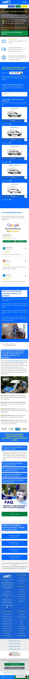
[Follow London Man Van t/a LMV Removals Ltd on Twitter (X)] (4, 605)
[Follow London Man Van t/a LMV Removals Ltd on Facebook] (2, 605)
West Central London (22, 635)
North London (21, 626)
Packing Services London (7, 630)
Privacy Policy (22, 578)
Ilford (22, 623)
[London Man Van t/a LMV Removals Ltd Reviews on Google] (4, 429)
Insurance (22, 582)
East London (21, 614)
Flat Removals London (7, 621)
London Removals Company (14, 640)
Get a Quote (24, 6)
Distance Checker (21, 601)
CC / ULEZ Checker (22, 598)
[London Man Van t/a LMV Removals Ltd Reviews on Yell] (24, 429)
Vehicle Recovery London (14, 649)
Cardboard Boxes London (14, 646)
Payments (22, 591)
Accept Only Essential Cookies (14, 668)
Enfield (21, 619)
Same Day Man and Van (7, 635)
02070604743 (11, 6)
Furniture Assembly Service (10, 343)
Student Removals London (7, 623)
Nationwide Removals (7, 626)
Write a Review (21, 241)
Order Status (21, 589)
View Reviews (8, 241)
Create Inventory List (22, 596)
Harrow (21, 621)
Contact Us (7, 593)
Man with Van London (7, 614)
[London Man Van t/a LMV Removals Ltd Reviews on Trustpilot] (11, 429)
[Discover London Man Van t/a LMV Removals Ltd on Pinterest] (9, 605)
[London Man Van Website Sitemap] (7, 607)
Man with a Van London (14, 643)
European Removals (7, 628)
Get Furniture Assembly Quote (11, 33)
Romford (21, 630)
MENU (25, 2)
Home (3, 343)
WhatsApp (18, 6)
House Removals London (7, 616)
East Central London (22, 616)
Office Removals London (7, 619)
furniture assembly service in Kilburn (15, 360)
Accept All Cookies (14, 664)
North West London (22, 628)
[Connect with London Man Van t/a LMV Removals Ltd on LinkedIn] (11, 605)
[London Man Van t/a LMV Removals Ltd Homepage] (6, 2)
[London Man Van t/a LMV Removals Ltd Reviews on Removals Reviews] (18, 429)
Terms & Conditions (22, 580)
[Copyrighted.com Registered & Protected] (14, 654)
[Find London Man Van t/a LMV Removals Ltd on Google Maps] (7, 605)
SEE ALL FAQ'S (14, 514)
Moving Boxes (7, 633)
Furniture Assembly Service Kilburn (10, 345)
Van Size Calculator (21, 594)
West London (21, 633)
